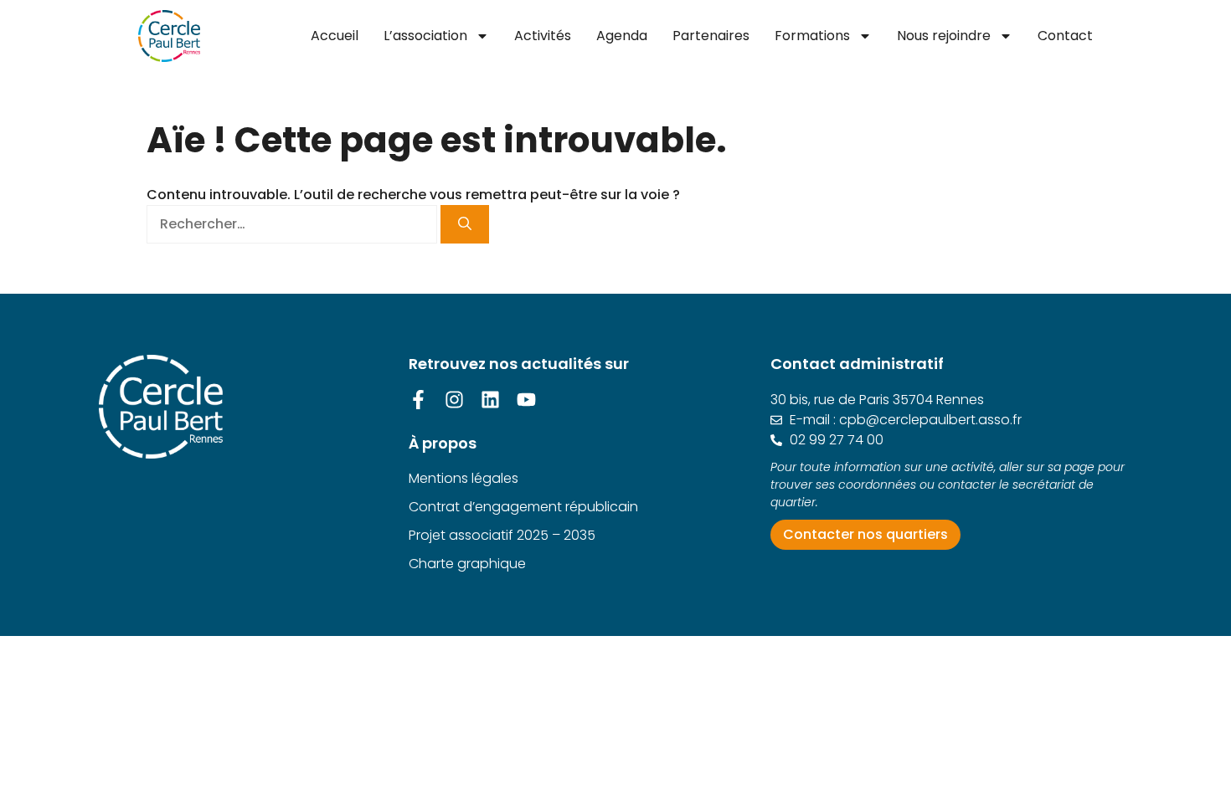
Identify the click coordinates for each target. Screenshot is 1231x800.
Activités (542, 35)
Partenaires (710, 35)
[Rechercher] (464, 224)
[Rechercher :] (293, 223)
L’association (425, 35)
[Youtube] (526, 399)
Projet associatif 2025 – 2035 (502, 535)
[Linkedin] (490, 399)
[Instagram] (454, 399)
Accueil (334, 35)
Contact (1065, 35)
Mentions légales (463, 478)
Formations (812, 35)
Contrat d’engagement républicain (523, 506)
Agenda (621, 35)
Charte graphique (467, 563)
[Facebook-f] (418, 399)
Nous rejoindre (944, 35)
